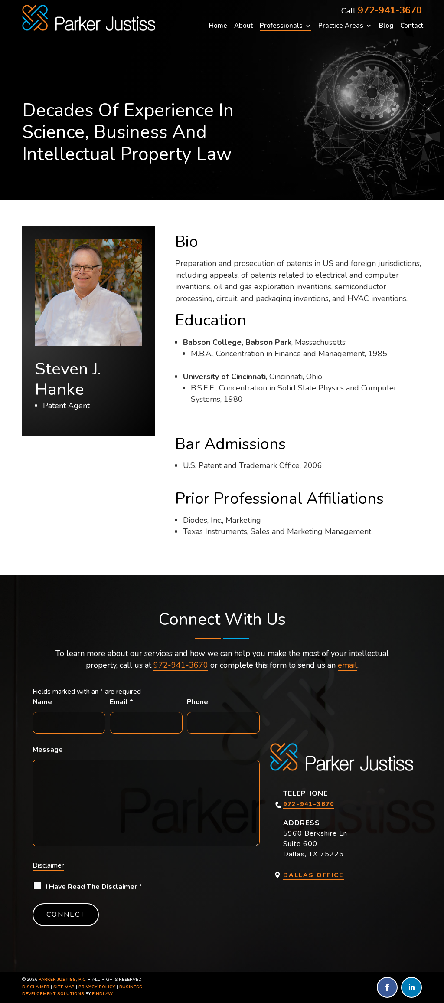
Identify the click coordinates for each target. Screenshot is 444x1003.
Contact (411, 26)
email (347, 665)
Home (218, 26)
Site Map (64, 987)
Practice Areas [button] (340, 26)
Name (42, 702)
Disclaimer (48, 865)
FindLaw (102, 994)
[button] (435, 940)
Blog (386, 26)
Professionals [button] (281, 26)
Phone (197, 702)
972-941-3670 (390, 10)
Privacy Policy (96, 987)
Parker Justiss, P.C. (63, 980)
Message (48, 749)
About (243, 26)
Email (121, 702)
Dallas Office (313, 875)
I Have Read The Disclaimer (94, 887)
